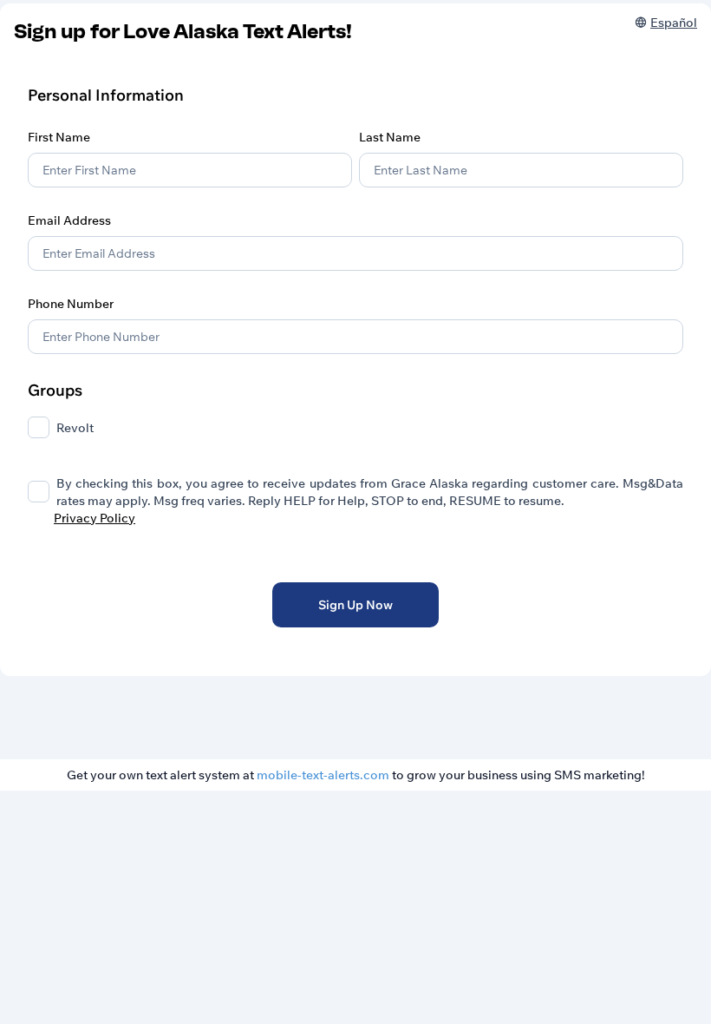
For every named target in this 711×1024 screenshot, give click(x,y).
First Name (59, 137)
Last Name (390, 137)
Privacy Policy (94, 518)
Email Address (69, 220)
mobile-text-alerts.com (323, 775)
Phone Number (71, 304)
